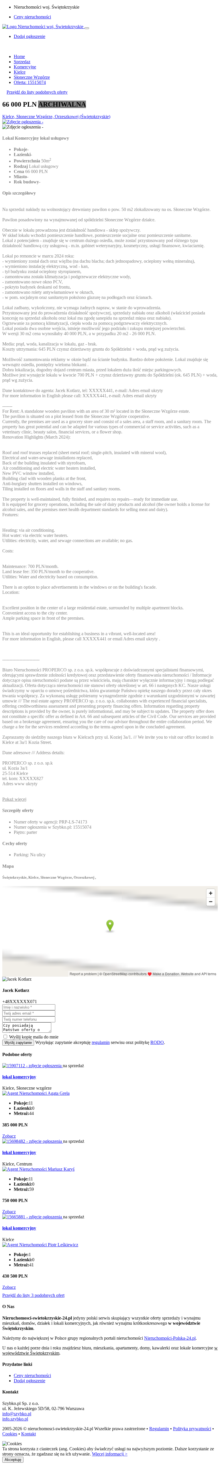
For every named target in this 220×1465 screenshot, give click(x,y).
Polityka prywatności (192, 1428)
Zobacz (9, 1136)
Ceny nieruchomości (32, 16)
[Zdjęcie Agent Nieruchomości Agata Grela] (36, 1093)
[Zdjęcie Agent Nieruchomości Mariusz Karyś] (38, 1169)
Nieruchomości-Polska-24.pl (170, 1338)
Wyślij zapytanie (18, 1042)
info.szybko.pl (15, 1418)
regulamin (101, 1042)
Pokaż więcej (14, 799)
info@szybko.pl (16, 1413)
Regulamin (159, 1428)
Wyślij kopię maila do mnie (33, 1036)
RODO (157, 1042)
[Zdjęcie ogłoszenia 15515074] (22, 121)
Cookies (9, 1433)
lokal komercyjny (19, 1076)
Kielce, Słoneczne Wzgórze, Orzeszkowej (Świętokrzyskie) (56, 116)
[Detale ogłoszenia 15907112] (32, 1065)
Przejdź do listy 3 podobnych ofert (33, 1295)
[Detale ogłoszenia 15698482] (32, 1141)
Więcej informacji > (109, 1453)
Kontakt (28, 1433)
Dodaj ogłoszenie (29, 1380)
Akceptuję (13, 1460)
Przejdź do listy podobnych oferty (37, 92)
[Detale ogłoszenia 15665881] (32, 1216)
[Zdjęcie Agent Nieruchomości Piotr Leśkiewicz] (40, 1244)
